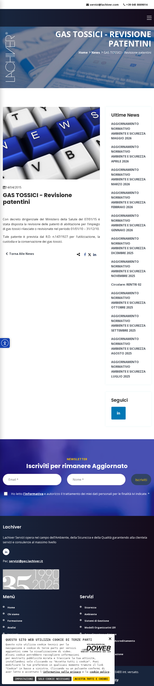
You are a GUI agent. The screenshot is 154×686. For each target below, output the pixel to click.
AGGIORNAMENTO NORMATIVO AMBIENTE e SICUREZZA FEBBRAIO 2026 (128, 200)
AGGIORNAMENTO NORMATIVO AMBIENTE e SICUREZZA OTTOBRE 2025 (128, 300)
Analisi (12, 627)
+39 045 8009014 (136, 4)
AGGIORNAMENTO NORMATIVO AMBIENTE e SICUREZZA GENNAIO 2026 (128, 223)
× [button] (110, 638)
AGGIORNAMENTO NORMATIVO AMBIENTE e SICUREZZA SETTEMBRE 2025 (128, 323)
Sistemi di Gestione (97, 620)
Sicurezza (90, 607)
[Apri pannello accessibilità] (5, 343)
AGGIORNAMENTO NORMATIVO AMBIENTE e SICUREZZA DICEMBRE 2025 (128, 245)
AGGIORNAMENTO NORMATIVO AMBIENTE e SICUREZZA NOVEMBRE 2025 (128, 269)
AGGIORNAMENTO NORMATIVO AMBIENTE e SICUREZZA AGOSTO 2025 (128, 346)
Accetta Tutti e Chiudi (91, 678)
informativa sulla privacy (62, 671)
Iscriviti (141, 479)
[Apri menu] (149, 18)
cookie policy (99, 671)
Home (83, 52)
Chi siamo (13, 614)
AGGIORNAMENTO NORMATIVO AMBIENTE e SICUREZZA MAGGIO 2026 (128, 131)
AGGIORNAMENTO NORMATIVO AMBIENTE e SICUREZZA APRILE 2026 (128, 154)
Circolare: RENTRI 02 (126, 284)
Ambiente (91, 614)
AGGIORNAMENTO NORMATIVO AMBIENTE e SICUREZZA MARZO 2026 (128, 177)
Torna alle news (21, 254)
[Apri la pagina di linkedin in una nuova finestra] (118, 413)
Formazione (15, 620)
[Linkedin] (6, 552)
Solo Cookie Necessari (54, 678)
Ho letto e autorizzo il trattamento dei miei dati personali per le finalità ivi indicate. (79, 494)
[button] (85, 254)
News (95, 52)
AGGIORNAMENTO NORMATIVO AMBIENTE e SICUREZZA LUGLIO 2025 (128, 369)
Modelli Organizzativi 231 (100, 627)
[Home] (3, 17)
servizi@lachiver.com (104, 4)
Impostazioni (24, 678)
